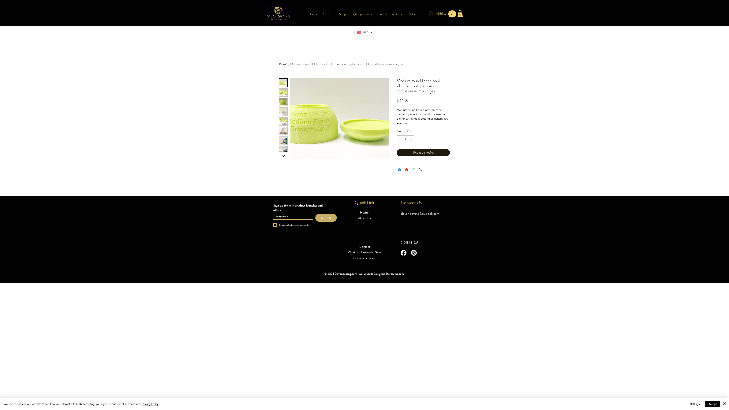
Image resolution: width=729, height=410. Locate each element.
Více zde (402, 123)
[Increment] (411, 139)
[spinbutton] (405, 139)
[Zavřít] (724, 404)
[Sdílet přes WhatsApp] (413, 170)
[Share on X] (421, 170)
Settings (695, 404)
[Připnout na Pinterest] (406, 170)
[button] (396, 14)
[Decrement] (399, 139)
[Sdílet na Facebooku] (399, 170)
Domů (283, 64)
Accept (712, 404)
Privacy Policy (150, 404)
